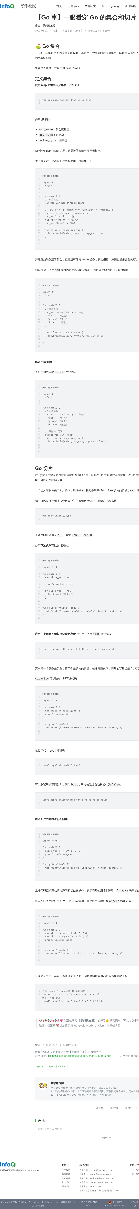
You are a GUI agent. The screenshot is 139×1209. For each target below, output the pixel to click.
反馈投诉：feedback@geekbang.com (97, 1178)
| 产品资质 (134, 1204)
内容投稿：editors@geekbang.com (96, 1170)
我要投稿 (66, 1174)
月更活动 (73, 6)
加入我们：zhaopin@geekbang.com (96, 1182)
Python (40, 1066)
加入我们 (66, 1182)
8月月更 (62, 1066)
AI (103, 6)
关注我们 (66, 1186)
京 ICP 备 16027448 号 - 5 (88, 1204)
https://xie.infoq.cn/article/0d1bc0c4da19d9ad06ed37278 (83, 1055)
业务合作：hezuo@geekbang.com (95, 1174)
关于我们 (66, 1170)
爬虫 (51, 1066)
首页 (59, 6)
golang (115, 6)
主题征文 (90, 6)
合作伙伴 (66, 1178)
